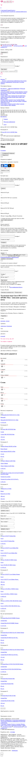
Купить (3, 253)
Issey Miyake (9, 101)
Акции (7, 11)
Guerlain (18, 99)
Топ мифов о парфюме (6, 341)
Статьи (10, 11)
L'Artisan (9, 104)
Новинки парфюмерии (6, 82)
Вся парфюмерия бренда (16, 287)
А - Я (6, 115)
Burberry (5, 93)
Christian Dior (14, 95)
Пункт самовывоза (17, 11)
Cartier (6, 94)
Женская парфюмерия (13, 88)
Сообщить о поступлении (7, 258)
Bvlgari (9, 93)
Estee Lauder (19, 97)
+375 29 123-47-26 (18, 45)
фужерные (9, 326)
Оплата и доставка (16, 724)
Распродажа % (16, 82)
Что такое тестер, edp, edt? (7, 338)
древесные (3, 326)
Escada (13, 97)
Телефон (17, 66)
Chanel (6, 95)
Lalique (17, 104)
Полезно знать (18, 292)
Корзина (3, 78)
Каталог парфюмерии (6, 720)
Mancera (6, 105)
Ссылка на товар (5, 239)
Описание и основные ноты (7, 292)
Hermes (22, 99)
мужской (3, 336)
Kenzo (2, 104)
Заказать (3, 188)
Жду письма (4, 280)
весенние (3, 321)
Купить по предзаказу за (14, 255)
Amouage (12, 91)
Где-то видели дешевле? (6, 220)
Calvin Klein (19, 93)
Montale (14, 105)
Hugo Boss (3, 101)
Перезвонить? (4, 52)
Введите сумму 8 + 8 (6, 518)
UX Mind (12, 732)
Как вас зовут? (5, 277)
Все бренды (4, 116)
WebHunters (15, 750)
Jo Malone (24, 101)
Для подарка (23, 80)
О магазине (3, 10)
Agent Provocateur (5, 91)
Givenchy (10, 99)
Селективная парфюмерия (13, 80)
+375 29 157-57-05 (7, 45)
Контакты (24, 11)
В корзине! (10, 257)
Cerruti (2, 95)
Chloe (9, 95)
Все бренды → (4, 88)
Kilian (5, 104)
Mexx (10, 105)
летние (7, 321)
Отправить (3, 242)
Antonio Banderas (19, 91)
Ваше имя (3, 515)
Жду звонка (3, 69)
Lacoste (14, 104)
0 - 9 (2, 115)
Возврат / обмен (21, 725)
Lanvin (2, 105)
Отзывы (8, 10)
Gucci (14, 99)
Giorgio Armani (4, 99)
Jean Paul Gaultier (17, 101)
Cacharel (13, 93)
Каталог (4, 80)
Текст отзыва (4, 521)
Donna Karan (8, 97)
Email (16, 271)
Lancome (22, 104)
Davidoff (20, 95)
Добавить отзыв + (5, 510)
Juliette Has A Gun (5, 102)
